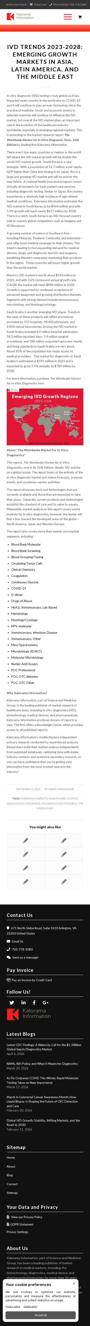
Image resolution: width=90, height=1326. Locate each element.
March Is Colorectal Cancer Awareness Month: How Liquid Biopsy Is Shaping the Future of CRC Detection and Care (42, 1101)
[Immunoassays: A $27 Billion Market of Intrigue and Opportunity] (64, 868)
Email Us (17, 941)
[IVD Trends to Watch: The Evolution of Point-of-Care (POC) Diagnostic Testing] (25, 881)
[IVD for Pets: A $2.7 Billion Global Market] (64, 854)
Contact (12, 1184)
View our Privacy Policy (26, 1217)
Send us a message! (25, 957)
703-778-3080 (22, 949)
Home (11, 1157)
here (41, 383)
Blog (10, 1175)
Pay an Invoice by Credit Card (32, 980)
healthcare (57, 798)
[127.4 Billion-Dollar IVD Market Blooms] (25, 854)
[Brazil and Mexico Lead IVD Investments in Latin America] (64, 840)
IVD (44, 803)
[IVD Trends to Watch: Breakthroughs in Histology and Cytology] (64, 881)
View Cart (40, 4)
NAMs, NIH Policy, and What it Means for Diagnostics (42, 1063)
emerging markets (34, 798)
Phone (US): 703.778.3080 (70, 4)
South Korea (67, 803)
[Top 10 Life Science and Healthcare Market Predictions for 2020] (25, 868)
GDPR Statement (21, 1224)
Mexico (52, 803)
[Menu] (65, 17)
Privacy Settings (17, 1232)
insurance (33, 803)
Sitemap (12, 1193)
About (11, 1166)
